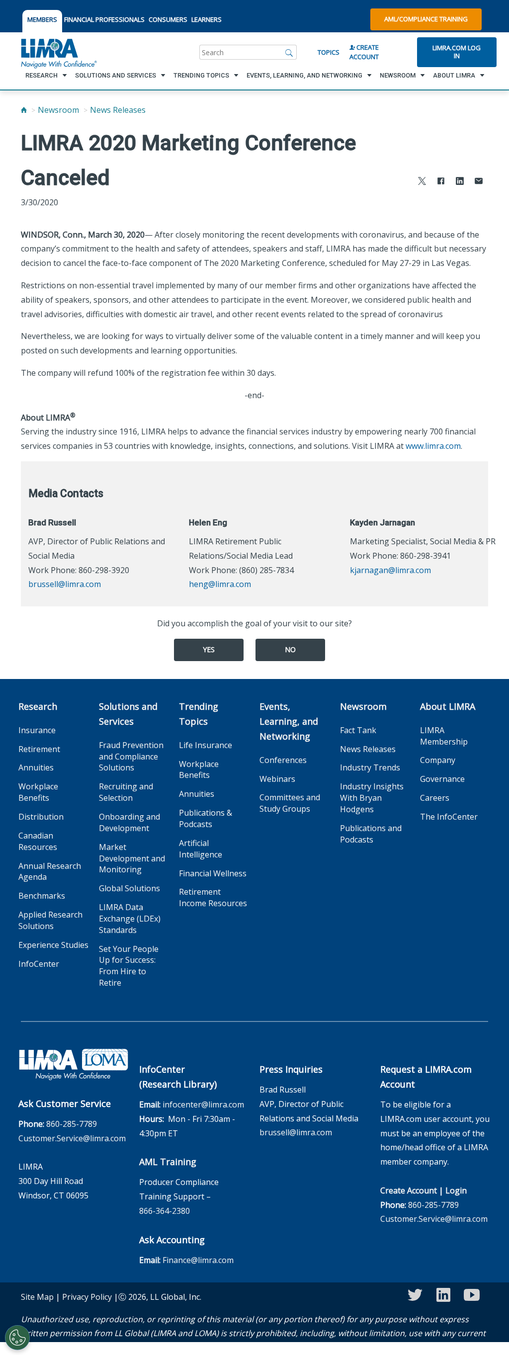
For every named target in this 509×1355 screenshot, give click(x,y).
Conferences (283, 760)
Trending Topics (198, 713)
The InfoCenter (449, 816)
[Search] (289, 52)
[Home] (24, 109)
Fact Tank (358, 730)
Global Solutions (129, 888)
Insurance (37, 730)
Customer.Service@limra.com (72, 1138)
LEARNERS (206, 19)
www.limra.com (433, 445)
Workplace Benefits (38, 792)
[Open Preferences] (17, 1337)
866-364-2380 (164, 1210)
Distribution (41, 816)
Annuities (36, 767)
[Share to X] (422, 182)
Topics (328, 52)
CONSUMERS (168, 19)
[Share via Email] (478, 182)
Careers (434, 797)
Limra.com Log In (456, 51)
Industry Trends (370, 767)
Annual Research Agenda (49, 871)
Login (456, 1190)
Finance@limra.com (198, 1260)
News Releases (118, 109)
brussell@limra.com (64, 584)
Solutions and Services (128, 713)
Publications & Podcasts (205, 818)
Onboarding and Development (129, 822)
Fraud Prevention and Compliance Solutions (131, 756)
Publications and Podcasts (371, 834)
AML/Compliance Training (426, 18)
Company (437, 760)
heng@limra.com (220, 584)
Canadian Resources (37, 841)
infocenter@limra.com (203, 1104)
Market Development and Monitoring (132, 858)
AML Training (167, 1162)
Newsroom (58, 109)
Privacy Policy (87, 1296)
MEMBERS (42, 19)
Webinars (277, 778)
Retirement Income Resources (213, 897)
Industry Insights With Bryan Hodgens (372, 798)
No (290, 649)
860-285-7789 (71, 1123)
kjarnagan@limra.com (390, 570)
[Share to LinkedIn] (459, 182)
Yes (209, 649)
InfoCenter (38, 963)
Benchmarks (41, 895)
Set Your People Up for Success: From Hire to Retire (129, 966)
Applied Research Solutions (50, 920)
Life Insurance (205, 745)
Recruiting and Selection (126, 792)
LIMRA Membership (444, 736)
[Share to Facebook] (440, 182)
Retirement (39, 749)
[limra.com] (58, 52)
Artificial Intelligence (200, 849)
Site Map (37, 1296)
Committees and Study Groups (289, 803)
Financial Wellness (213, 873)
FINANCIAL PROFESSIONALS (104, 19)
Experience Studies (53, 944)
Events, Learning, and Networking (288, 721)
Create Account (364, 52)
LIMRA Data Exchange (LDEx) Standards (130, 918)
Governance (442, 778)
